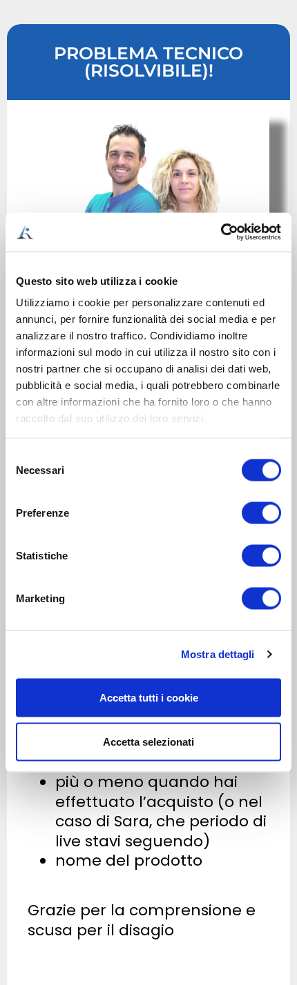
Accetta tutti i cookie (148, 697)
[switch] (261, 512)
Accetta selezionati (148, 741)
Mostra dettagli (218, 654)
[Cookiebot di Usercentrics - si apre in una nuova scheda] (220, 232)
